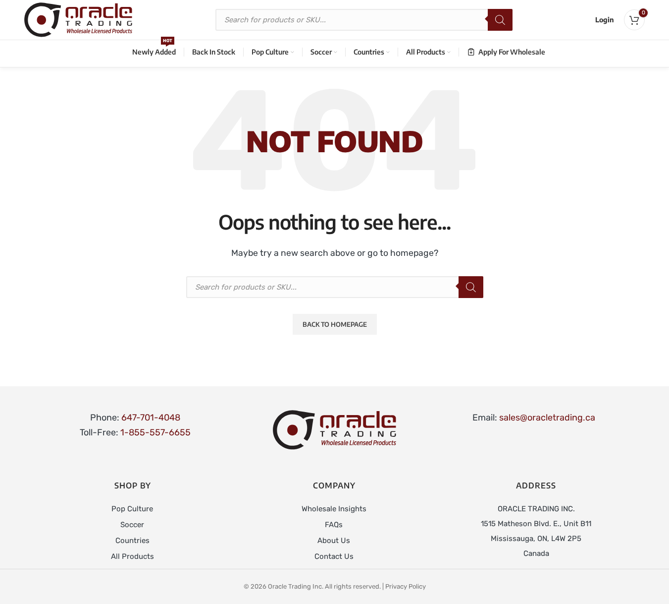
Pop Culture (132, 508)
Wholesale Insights (334, 508)
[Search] (500, 20)
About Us (333, 540)
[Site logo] (78, 19)
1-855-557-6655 (155, 432)
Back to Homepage (335, 324)
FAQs (334, 524)
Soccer (132, 524)
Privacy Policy (405, 586)
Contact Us (334, 556)
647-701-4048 (150, 417)
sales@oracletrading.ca (547, 417)
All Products (132, 556)
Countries (132, 540)
